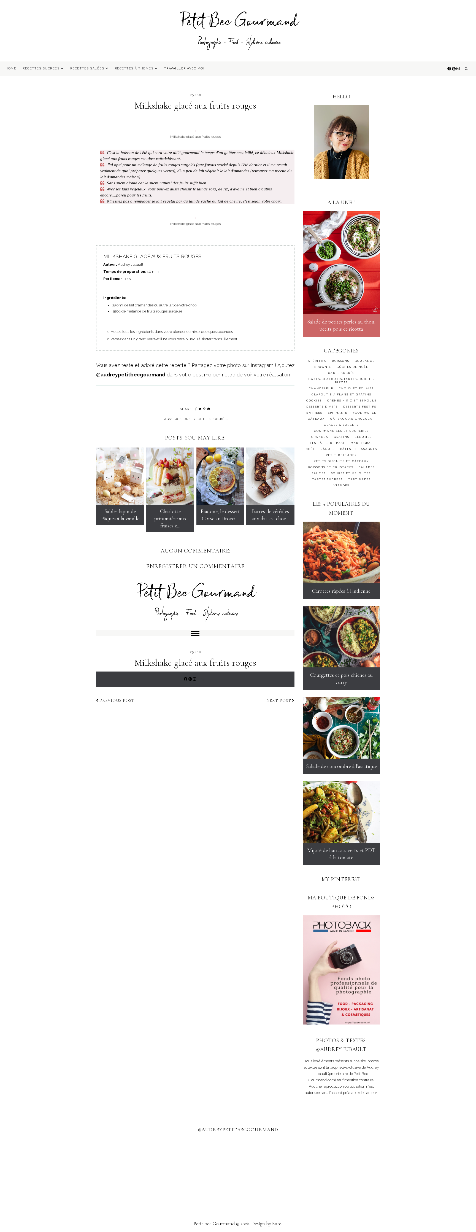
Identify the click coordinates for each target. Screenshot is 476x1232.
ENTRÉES (314, 412)
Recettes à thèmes (134, 68)
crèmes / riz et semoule (352, 400)
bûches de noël (352, 366)
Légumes (363, 436)
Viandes (341, 485)
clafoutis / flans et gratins (341, 394)
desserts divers (322, 406)
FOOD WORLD (365, 412)
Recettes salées (87, 68)
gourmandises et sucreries (341, 430)
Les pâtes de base (327, 442)
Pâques (328, 449)
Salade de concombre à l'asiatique (341, 766)
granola (319, 436)
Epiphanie (337, 412)
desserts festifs (359, 406)
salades (367, 467)
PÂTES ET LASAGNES (358, 449)
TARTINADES (359, 479)
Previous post (116, 700)
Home (11, 68)
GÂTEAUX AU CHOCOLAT (352, 418)
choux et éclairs (356, 388)
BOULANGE (365, 360)
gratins (341, 436)
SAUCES (319, 473)
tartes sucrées (327, 479)
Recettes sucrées (41, 68)
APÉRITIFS (317, 360)
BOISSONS (182, 418)
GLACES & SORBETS (341, 424)
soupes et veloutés (351, 473)
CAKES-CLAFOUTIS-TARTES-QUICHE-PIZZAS (341, 381)
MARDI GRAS (362, 442)
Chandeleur (321, 388)
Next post (278, 700)
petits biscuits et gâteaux (341, 461)
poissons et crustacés (330, 467)
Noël (310, 449)
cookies (314, 400)
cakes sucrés (341, 372)
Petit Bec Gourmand (214, 1223)
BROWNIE (322, 366)
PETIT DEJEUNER (341, 455)
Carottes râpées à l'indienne (341, 591)
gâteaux (316, 418)
